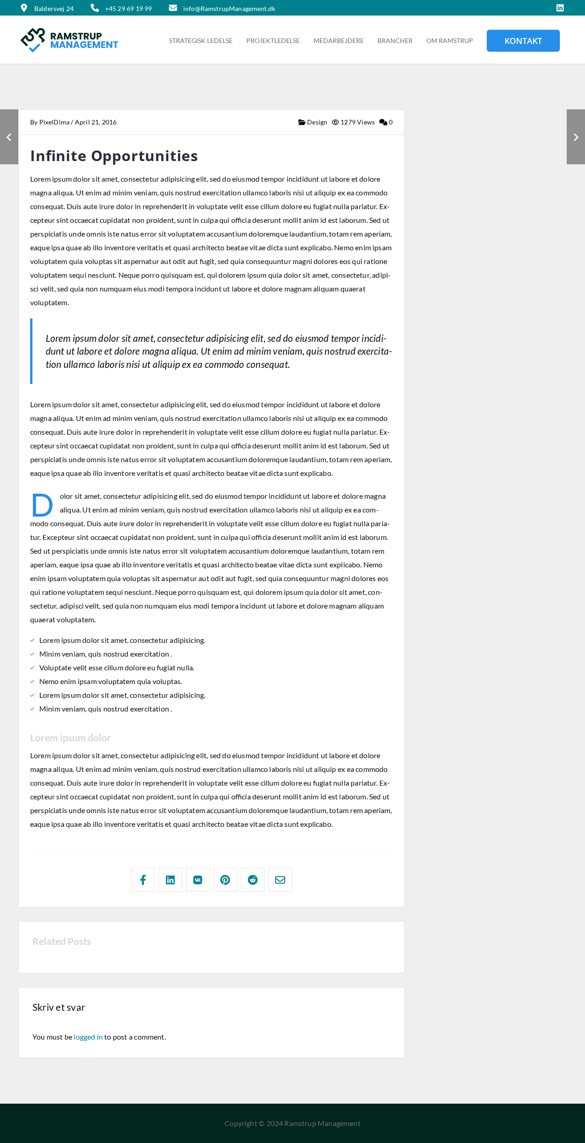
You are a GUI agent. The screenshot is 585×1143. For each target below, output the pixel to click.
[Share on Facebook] (143, 879)
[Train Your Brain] (576, 136)
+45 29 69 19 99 (128, 8)
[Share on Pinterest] (225, 879)
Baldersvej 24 (54, 8)
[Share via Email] (280, 879)
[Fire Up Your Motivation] (9, 136)
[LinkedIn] (560, 8)
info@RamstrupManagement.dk (229, 8)
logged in (88, 1036)
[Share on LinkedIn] (170, 879)
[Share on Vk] (197, 879)
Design (316, 122)
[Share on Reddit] (252, 879)
